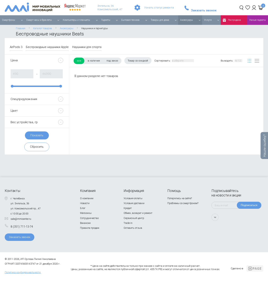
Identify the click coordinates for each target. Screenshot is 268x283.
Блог (82, 208)
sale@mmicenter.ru (21, 218)
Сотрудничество (89, 218)
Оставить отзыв (133, 227)
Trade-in (128, 223)
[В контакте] (215, 217)
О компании (86, 198)
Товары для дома (160, 20)
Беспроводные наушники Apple (47, 47)
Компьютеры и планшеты (76, 20)
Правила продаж (89, 227)
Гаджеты (105, 20)
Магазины (86, 213)
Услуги (208, 20)
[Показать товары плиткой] (249, 61)
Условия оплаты (133, 198)
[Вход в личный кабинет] (254, 7)
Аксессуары (186, 20)
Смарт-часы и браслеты (39, 20)
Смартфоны (8, 20)
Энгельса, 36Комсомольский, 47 (110, 7)
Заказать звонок (204, 10)
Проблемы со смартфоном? (182, 203)
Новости (84, 203)
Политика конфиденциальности (23, 272)
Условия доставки (134, 203)
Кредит (128, 208)
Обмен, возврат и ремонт (138, 213)
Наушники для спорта (86, 47)
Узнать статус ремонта (159, 7)
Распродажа (234, 20)
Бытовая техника (130, 20)
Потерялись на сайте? (179, 198)
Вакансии (85, 223)
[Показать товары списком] (257, 61)
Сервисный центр (134, 218)
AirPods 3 (16, 47)
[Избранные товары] (247, 7)
